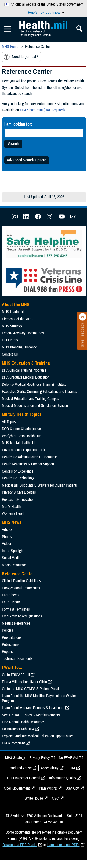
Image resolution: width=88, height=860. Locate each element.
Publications (10, 644)
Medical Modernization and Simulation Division (35, 405)
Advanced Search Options (27, 160)
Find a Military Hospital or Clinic (24, 682)
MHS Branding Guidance (19, 347)
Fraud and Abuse (20, 768)
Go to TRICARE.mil (16, 674)
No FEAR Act (68, 757)
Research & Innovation (18, 499)
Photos (7, 536)
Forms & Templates (16, 609)
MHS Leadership (13, 311)
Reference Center (18, 574)
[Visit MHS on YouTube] (62, 218)
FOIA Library (11, 602)
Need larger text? (25, 56)
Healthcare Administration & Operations (30, 457)
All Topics (9, 421)
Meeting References (16, 623)
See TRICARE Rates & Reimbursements (31, 715)
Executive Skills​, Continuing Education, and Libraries (39, 391)
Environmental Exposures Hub (23, 450)
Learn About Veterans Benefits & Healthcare (33, 708)
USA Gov (72, 788)
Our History (10, 340)
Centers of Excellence (17, 471)
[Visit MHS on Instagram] (15, 218)
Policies (7, 630)
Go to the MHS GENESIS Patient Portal (30, 688)
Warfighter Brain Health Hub (21, 436)
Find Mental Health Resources (23, 722)
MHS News (11, 522)
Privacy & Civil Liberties (19, 492)
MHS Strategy (12, 326)
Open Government (17, 788)
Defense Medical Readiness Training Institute (34, 384)
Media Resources (14, 565)
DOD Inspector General (23, 778)
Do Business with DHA (18, 729)
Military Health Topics (22, 414)
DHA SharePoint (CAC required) (42, 110)
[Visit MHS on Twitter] (50, 218)
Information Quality (62, 778)
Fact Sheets (10, 595)
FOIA (71, 768)
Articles (7, 529)
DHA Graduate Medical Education (25, 377)
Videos (7, 543)
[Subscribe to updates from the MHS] (73, 218)
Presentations (12, 637)
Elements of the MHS (17, 319)
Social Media (11, 557)
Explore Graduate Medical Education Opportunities (38, 736)
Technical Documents (17, 658)
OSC (55, 798)
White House (34, 798)
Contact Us (10, 354)
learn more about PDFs (63, 844)
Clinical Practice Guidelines (21, 580)
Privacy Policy (39, 757)
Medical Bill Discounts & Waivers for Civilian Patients (40, 485)
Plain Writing (48, 788)
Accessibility (50, 768)
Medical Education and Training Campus (30, 398)
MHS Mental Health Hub (19, 442)
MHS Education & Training (26, 363)
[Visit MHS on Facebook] (38, 218)
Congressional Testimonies (21, 588)
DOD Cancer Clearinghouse (21, 428)
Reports (7, 651)
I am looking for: (18, 124)
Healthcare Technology (18, 478)
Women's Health (13, 513)
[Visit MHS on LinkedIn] (26, 218)
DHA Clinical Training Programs (24, 370)
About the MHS (16, 304)
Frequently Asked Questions (22, 616)
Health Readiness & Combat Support (28, 464)
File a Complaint (13, 743)
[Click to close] (82, 317)
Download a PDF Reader (20, 844)
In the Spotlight (12, 550)
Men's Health (11, 506)
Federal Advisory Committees (23, 333)
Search (13, 143)
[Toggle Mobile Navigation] (7, 29)
